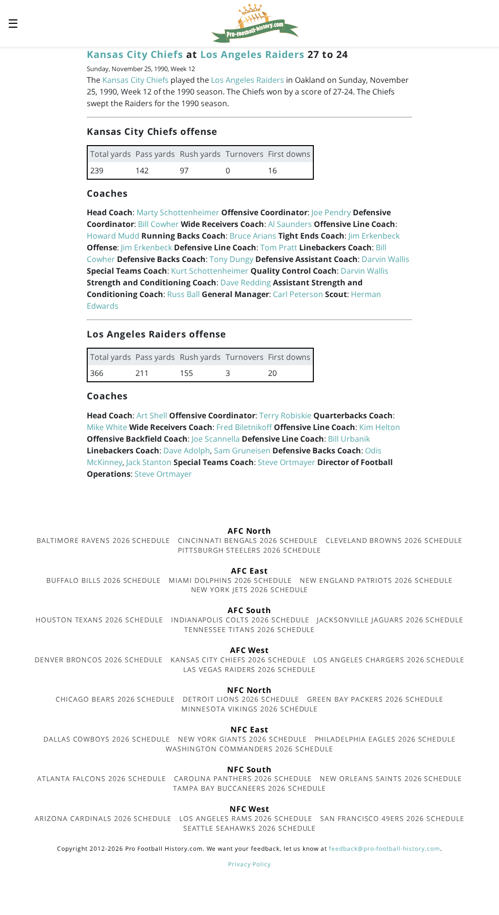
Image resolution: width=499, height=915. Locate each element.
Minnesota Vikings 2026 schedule (249, 708)
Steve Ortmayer (286, 462)
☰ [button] (13, 23)
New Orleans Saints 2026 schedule (391, 778)
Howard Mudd (113, 235)
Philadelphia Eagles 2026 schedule (385, 739)
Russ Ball (183, 294)
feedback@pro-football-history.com (384, 848)
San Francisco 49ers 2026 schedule (392, 818)
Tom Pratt (278, 247)
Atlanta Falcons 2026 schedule (101, 778)
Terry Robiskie (285, 415)
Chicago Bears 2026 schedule (115, 699)
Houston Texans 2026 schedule (99, 619)
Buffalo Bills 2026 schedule (103, 580)
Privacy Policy (249, 864)
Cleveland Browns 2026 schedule (394, 540)
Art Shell (151, 415)
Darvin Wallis (385, 259)
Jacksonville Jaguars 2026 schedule (390, 619)
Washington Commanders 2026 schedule (249, 748)
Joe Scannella (216, 438)
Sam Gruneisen (242, 450)
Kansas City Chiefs (135, 54)
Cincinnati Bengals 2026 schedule (248, 540)
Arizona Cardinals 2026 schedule (103, 818)
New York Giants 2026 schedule (242, 739)
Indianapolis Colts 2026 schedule (240, 619)
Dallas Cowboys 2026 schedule (106, 739)
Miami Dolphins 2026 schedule (230, 580)
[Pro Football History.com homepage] (255, 22)
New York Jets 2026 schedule (249, 589)
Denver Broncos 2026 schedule (99, 659)
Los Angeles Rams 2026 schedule (245, 818)
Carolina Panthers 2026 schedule (243, 778)
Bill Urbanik (349, 438)
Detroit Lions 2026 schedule (241, 699)
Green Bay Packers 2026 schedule (375, 699)
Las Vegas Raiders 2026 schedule (249, 669)
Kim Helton (379, 427)
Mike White (107, 427)
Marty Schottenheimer (177, 212)
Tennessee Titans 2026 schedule (249, 629)
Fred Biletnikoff (244, 427)
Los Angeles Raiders (252, 54)
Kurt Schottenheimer (210, 270)
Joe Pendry (331, 212)
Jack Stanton (149, 462)
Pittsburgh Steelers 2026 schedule (249, 550)
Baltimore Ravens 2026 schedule (103, 540)
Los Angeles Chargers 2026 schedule (388, 659)
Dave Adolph (186, 450)
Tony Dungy (231, 259)
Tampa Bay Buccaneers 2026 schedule (249, 788)
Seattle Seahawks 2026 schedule (249, 828)
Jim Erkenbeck (374, 235)
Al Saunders (290, 224)
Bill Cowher (158, 224)
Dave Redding (245, 282)
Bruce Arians (253, 235)
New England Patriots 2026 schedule (376, 580)
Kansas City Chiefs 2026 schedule (238, 659)
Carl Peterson (298, 294)
